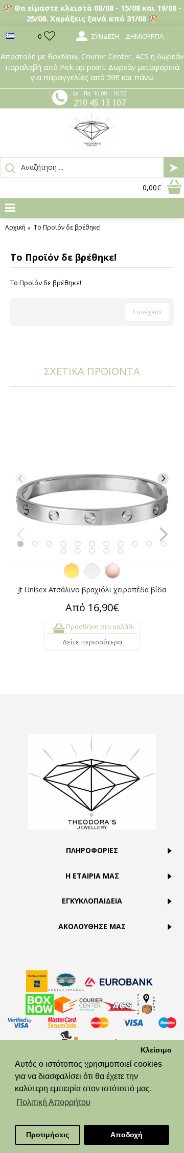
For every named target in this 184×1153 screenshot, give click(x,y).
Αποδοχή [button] (126, 1135)
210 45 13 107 (100, 102)
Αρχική (15, 227)
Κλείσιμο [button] (156, 1050)
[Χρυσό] (71, 576)
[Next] (163, 478)
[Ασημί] (92, 576)
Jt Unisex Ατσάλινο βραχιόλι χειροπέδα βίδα (92, 589)
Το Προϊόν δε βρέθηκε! (67, 227)
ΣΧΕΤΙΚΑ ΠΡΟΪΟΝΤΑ (92, 371)
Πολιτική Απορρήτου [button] (53, 1102)
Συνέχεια (147, 311)
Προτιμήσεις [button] (47, 1135)
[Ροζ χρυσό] (112, 576)
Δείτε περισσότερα (92, 641)
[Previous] (21, 478)
